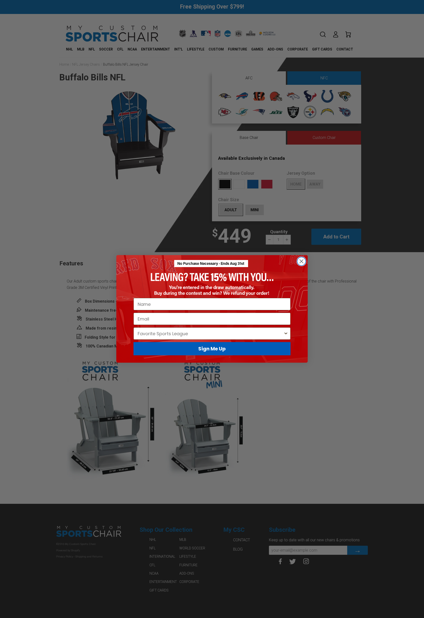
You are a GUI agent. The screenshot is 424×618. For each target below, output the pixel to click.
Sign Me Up (212, 349)
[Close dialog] (301, 261)
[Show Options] (285, 334)
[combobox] (210, 334)
